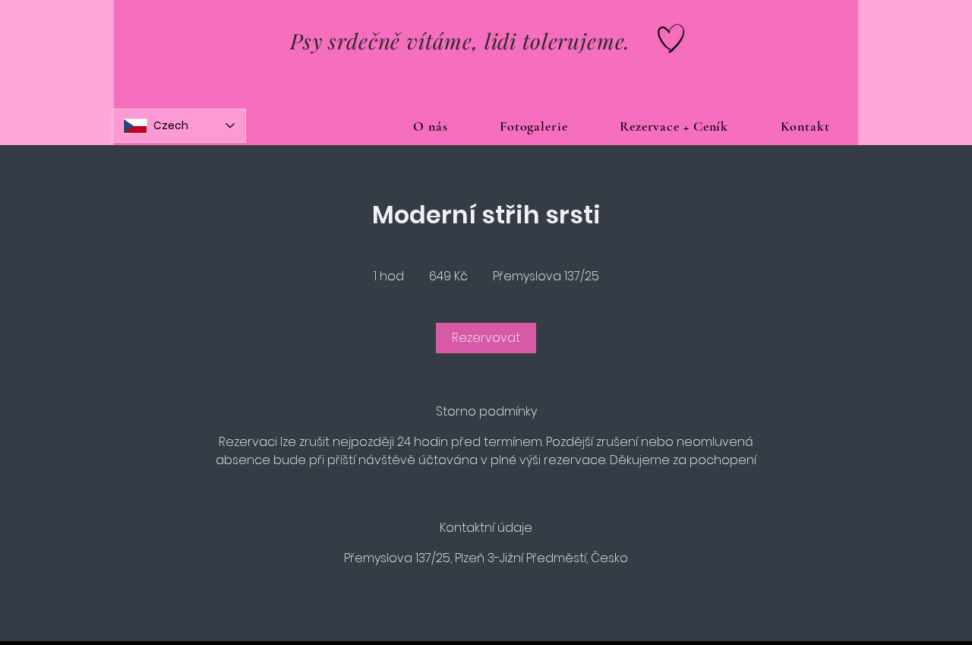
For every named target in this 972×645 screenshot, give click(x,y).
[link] (486, 338)
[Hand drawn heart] (671, 38)
